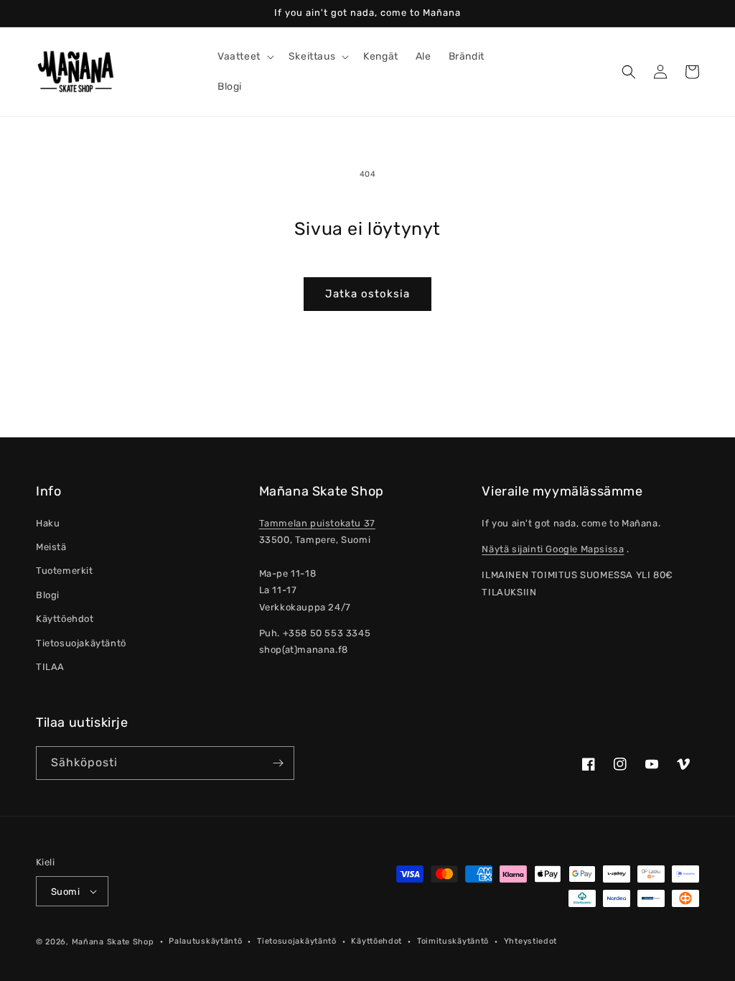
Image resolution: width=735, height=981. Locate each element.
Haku (48, 523)
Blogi (48, 595)
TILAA (50, 666)
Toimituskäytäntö (453, 941)
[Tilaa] (278, 763)
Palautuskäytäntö (205, 941)
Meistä (51, 546)
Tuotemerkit (64, 570)
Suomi (65, 891)
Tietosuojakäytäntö (81, 643)
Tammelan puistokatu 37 (317, 523)
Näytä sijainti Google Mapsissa (553, 549)
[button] (244, 57)
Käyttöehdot (65, 618)
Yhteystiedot (530, 941)
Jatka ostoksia (367, 293)
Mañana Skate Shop (113, 942)
